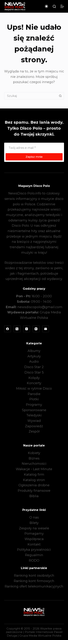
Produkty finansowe (34, 491)
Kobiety (34, 453)
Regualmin (34, 555)
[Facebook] (7, 329)
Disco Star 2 (34, 367)
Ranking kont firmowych (34, 581)
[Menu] (62, 6)
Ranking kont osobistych (34, 576)
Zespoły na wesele (34, 528)
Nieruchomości (34, 464)
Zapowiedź (34, 426)
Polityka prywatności (34, 550)
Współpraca (34, 539)
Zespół (34, 431)
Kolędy (34, 378)
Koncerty (34, 383)
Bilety (34, 523)
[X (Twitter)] (17, 329)
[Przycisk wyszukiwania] (60, 95)
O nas (34, 517)
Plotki (34, 399)
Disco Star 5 (34, 372)
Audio (34, 362)
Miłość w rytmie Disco (34, 389)
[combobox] (30, 95)
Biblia (34, 496)
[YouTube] (36, 329)
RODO (34, 561)
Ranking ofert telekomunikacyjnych (34, 586)
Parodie (34, 394)
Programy (34, 405)
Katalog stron (34, 480)
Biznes (34, 458)
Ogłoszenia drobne (34, 485)
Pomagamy (34, 534)
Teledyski (34, 415)
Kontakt (34, 544)
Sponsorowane (34, 410)
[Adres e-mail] (45, 329)
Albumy (34, 351)
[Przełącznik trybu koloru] (46, 6)
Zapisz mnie (34, 156)
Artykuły (34, 356)
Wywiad (34, 421)
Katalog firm (34, 475)
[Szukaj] (54, 6)
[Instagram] (26, 329)
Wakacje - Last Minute (34, 469)
